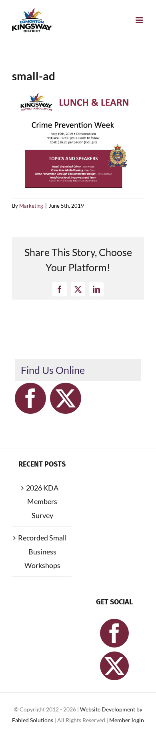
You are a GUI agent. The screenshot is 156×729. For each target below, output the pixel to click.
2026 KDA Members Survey (42, 501)
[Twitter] (65, 398)
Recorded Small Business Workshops (42, 551)
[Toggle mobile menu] (140, 20)
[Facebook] (30, 398)
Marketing (31, 206)
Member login (126, 720)
